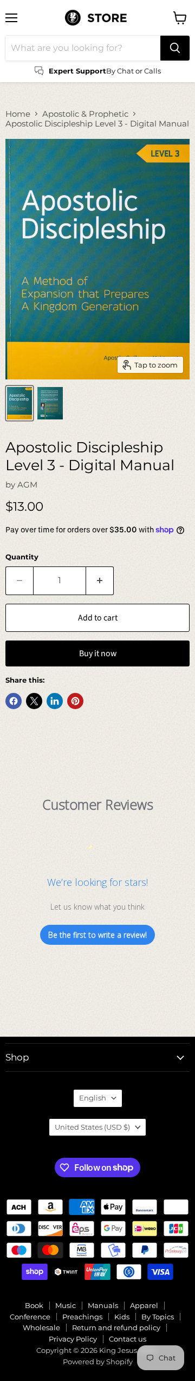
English (92, 1097)
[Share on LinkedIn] (55, 701)
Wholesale (41, 1327)
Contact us (127, 1339)
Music (65, 1305)
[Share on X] (34, 701)
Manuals (103, 1305)
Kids (121, 1316)
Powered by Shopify (98, 1361)
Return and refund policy (116, 1327)
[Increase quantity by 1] (100, 580)
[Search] (175, 48)
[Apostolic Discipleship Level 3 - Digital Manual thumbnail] (19, 403)
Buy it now (97, 653)
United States (92, 1127)
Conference (30, 1316)
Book (34, 1305)
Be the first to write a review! (97, 935)
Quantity (21, 557)
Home (17, 113)
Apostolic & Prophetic (85, 113)
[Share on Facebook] (13, 701)
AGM (27, 484)
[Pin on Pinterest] (75, 701)
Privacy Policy (73, 1339)
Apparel (144, 1305)
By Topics (157, 1316)
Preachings (82, 1316)
